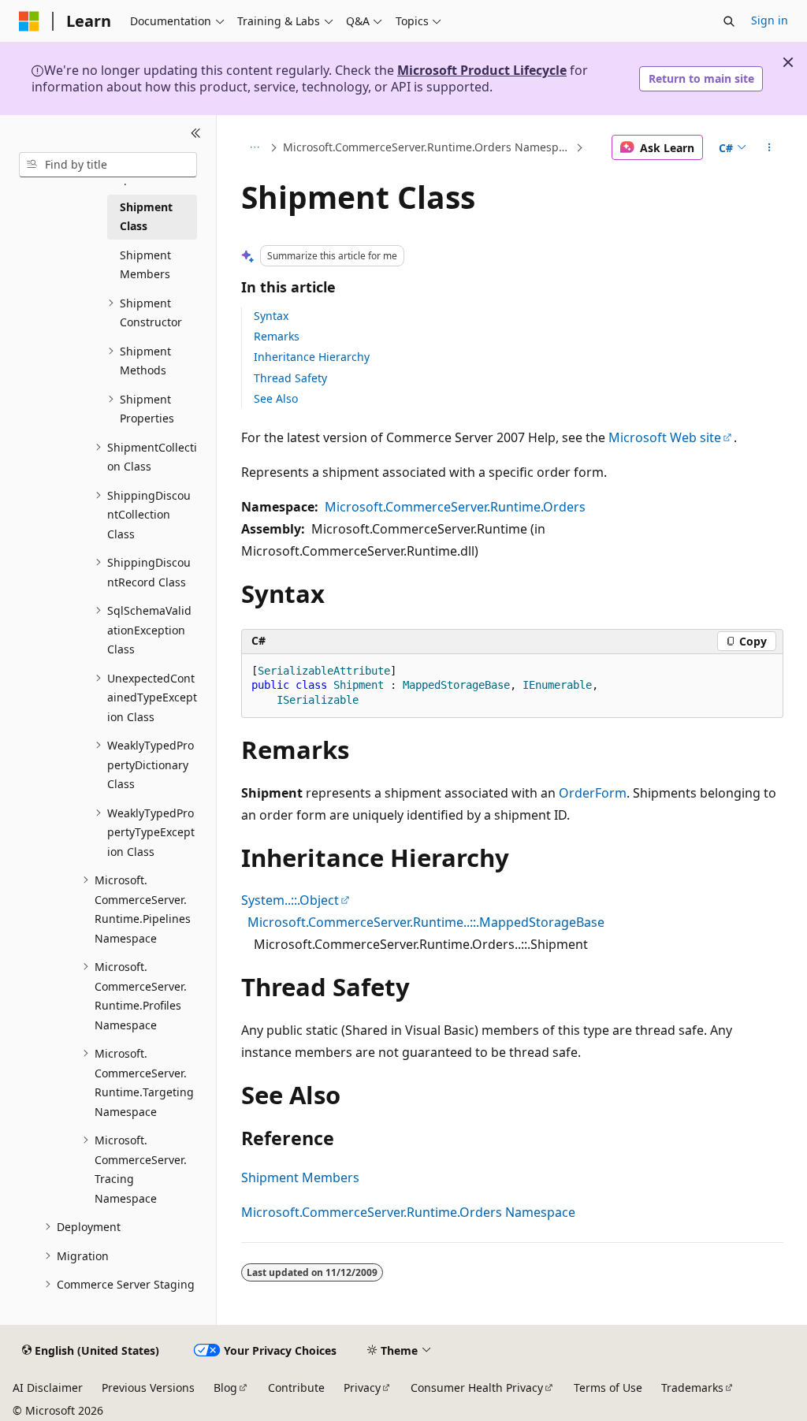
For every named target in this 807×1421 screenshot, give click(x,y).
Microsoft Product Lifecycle (482, 70)
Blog (225, 1387)
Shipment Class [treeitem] (146, 216)
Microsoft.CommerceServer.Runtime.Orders (455, 506)
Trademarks (692, 1387)
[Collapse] (196, 134)
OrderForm (593, 793)
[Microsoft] (29, 21)
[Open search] (729, 21)
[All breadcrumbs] (255, 147)
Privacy (362, 1387)
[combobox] (108, 164)
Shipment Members (300, 1177)
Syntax (271, 315)
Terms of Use (608, 1387)
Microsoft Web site (664, 437)
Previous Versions (148, 1387)
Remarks (276, 336)
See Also (276, 398)
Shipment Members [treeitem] (145, 264)
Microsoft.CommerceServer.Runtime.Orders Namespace (427, 146)
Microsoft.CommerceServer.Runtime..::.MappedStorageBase (425, 922)
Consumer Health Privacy (477, 1387)
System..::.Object (290, 900)
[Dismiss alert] (788, 62)
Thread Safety (290, 377)
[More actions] (769, 147)
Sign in (769, 20)
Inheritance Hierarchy (312, 356)
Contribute (296, 1387)
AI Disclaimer (48, 1387)
